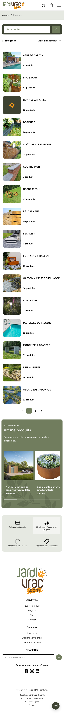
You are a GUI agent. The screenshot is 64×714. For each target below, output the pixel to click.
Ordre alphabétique (47, 40)
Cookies (32, 705)
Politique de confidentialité (32, 698)
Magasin (32, 610)
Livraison (32, 633)
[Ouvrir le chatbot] (56, 706)
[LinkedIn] (37, 671)
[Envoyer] (59, 657)
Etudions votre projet (32, 637)
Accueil (5, 15)
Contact (32, 619)
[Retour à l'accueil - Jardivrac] (13, 5)
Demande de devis (32, 642)
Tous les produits (32, 605)
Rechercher (56, 29)
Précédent (23, 411)
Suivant (41, 411)
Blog (32, 615)
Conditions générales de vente (32, 695)
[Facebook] (26, 671)
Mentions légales (32, 702)
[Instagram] (32, 671)
